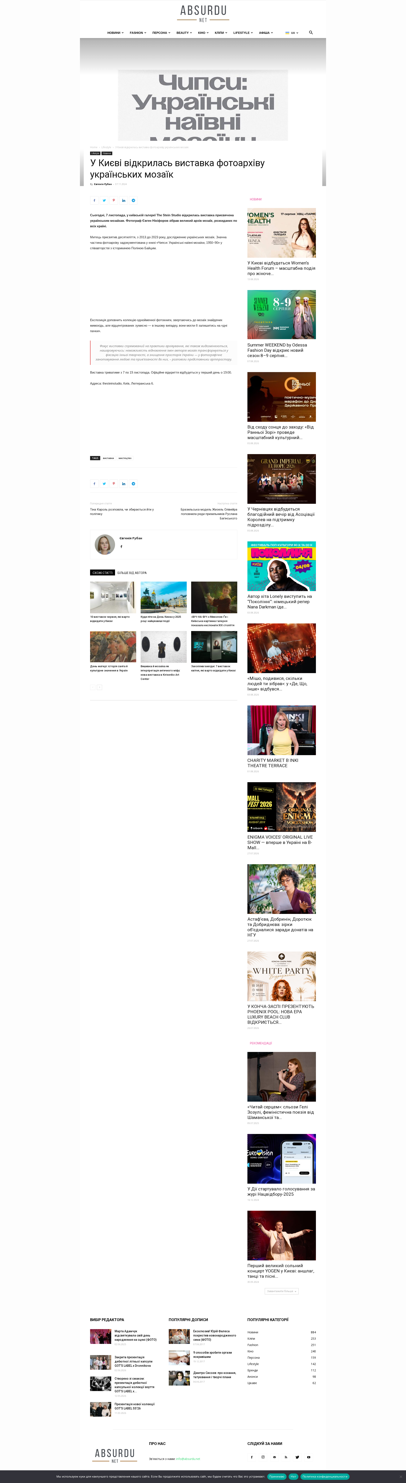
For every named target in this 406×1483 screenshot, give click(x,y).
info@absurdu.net (188, 1459)
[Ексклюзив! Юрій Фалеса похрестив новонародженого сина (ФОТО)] (179, 1336)
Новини (113, 32)
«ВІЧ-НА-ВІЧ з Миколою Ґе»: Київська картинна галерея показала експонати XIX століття (212, 621)
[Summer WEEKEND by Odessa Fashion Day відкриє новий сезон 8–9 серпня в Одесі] (281, 315)
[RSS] (286, 1457)
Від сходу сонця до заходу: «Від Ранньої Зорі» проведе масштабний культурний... (280, 432)
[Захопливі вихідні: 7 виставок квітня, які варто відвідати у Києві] (214, 647)
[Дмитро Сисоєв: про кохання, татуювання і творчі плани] (179, 1378)
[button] (311, 33)
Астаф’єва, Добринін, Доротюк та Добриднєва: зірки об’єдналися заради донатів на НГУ (280, 927)
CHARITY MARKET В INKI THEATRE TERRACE (272, 763)
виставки (108, 458)
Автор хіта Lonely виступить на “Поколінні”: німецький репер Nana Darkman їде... (279, 601)
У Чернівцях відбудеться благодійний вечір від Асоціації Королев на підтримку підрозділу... (281, 517)
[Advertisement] (163, 286)
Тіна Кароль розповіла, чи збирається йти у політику (122, 512)
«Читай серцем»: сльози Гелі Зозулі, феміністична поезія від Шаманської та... (280, 1112)
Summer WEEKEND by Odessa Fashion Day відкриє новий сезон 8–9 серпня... (277, 350)
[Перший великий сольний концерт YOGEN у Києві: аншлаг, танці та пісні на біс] (281, 1235)
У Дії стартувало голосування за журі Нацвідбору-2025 (281, 1191)
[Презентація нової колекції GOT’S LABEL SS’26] (100, 1409)
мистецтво (125, 458)
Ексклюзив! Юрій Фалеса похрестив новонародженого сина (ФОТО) (214, 1335)
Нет (293, 1476)
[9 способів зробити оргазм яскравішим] (179, 1357)
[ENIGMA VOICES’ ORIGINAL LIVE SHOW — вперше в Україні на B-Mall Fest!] (281, 807)
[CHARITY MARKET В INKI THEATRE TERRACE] (281, 730)
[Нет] (401, 1477)
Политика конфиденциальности (325, 1476)
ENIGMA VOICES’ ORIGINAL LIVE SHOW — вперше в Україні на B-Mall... (280, 842)
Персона (159, 32)
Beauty (183, 32)
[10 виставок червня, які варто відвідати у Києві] (113, 597)
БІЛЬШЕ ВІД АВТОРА (132, 573)
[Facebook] (122, 546)
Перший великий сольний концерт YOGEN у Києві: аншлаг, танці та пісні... (280, 1271)
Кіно (201, 32)
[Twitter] (297, 1457)
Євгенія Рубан (103, 184)
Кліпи (219, 32)
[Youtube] (308, 1457)
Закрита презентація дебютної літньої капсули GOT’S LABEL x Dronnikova (133, 1361)
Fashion (136, 32)
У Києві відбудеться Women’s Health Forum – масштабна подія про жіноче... (281, 268)
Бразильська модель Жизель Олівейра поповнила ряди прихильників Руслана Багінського (209, 514)
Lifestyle (241, 32)
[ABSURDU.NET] (203, 14)
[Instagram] (263, 1457)
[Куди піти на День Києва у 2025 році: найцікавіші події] (164, 597)
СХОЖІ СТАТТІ (102, 573)
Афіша (264, 32)
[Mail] (274, 1457)
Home (93, 147)
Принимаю (276, 1476)
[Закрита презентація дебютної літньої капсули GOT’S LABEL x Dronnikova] (100, 1362)
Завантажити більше (280, 1291)
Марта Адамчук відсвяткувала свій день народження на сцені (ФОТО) (136, 1335)
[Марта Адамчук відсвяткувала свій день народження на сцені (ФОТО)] (100, 1336)
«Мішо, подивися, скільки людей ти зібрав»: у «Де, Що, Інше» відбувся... (277, 684)
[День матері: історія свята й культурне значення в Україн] (113, 647)
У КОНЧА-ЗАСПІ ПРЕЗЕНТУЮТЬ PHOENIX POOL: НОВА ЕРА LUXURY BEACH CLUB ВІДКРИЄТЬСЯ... (280, 1014)
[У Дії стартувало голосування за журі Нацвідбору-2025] (281, 1159)
